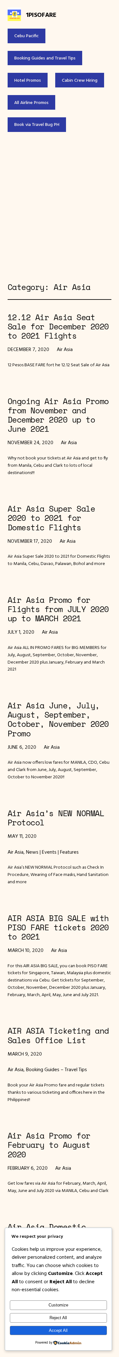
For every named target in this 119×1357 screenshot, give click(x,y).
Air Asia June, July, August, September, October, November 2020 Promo (58, 719)
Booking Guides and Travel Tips (45, 58)
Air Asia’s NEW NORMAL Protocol (56, 818)
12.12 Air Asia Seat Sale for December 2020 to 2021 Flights (58, 327)
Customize (58, 1305)
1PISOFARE (41, 14)
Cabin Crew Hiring (79, 80)
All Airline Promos (31, 102)
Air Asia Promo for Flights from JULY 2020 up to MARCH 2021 (58, 609)
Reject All (58, 1317)
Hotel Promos (27, 80)
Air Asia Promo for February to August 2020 (49, 1145)
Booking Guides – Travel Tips (56, 1069)
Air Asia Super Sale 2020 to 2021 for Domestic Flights (51, 518)
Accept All (58, 1330)
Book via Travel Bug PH (36, 124)
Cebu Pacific (26, 35)
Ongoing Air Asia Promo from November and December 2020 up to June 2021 (58, 415)
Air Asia (65, 349)
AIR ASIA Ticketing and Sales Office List (58, 1035)
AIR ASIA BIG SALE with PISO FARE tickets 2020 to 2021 (58, 927)
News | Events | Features (52, 852)
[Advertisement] (59, 206)
